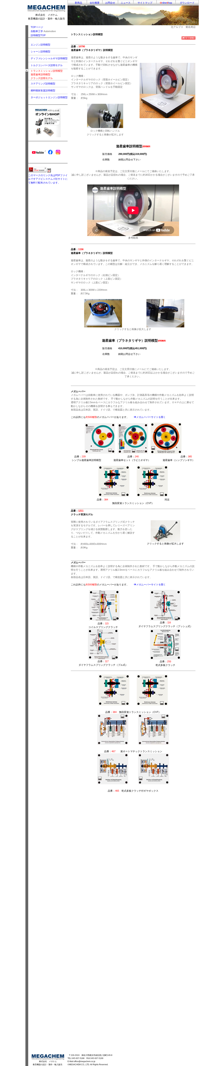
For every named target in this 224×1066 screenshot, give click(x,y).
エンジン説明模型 (40, 44)
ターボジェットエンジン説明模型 (49, 97)
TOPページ (37, 27)
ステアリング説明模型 (43, 83)
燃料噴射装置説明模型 (43, 90)
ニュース (126, 2)
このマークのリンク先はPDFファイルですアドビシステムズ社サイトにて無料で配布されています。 (48, 179)
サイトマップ (145, 2)
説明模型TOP (37, 35)
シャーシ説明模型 (40, 51)
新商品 (77, 2)
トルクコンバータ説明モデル (47, 65)
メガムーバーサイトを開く (151, 417)
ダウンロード (187, 2)
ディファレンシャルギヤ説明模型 (49, 58)
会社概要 (95, 2)
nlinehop (166, 2)
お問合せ (110, 2)
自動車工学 (37, 31)
